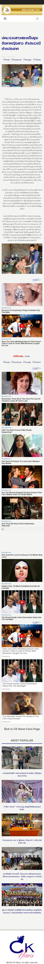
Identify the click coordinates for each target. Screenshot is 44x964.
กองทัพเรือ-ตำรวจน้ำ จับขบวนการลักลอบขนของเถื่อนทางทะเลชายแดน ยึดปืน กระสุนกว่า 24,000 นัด (22, 877)
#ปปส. (27, 356)
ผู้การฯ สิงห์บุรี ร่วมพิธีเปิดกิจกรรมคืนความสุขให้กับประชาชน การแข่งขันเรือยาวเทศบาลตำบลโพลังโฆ (22, 911)
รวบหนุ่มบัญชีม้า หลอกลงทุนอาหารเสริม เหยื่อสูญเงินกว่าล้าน (22, 774)
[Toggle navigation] (37, 18)
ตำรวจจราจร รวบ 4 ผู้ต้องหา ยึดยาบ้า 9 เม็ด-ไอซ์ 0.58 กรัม (22, 841)
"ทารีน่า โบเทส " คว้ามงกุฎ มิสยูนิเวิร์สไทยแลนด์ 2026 (22, 808)
